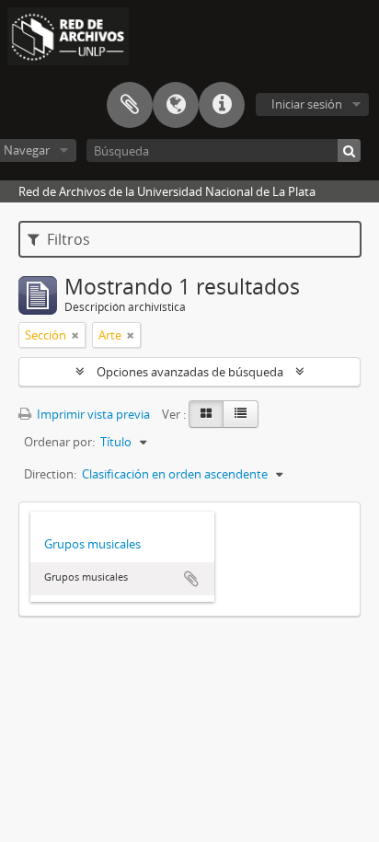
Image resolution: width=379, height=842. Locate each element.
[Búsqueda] (349, 150)
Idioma (176, 105)
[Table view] (240, 414)
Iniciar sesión (306, 104)
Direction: (50, 474)
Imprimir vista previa (92, 414)
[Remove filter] (75, 335)
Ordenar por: (59, 441)
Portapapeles (130, 105)
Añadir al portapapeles (191, 579)
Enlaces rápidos (222, 105)
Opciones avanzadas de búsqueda (190, 371)
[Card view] (206, 414)
